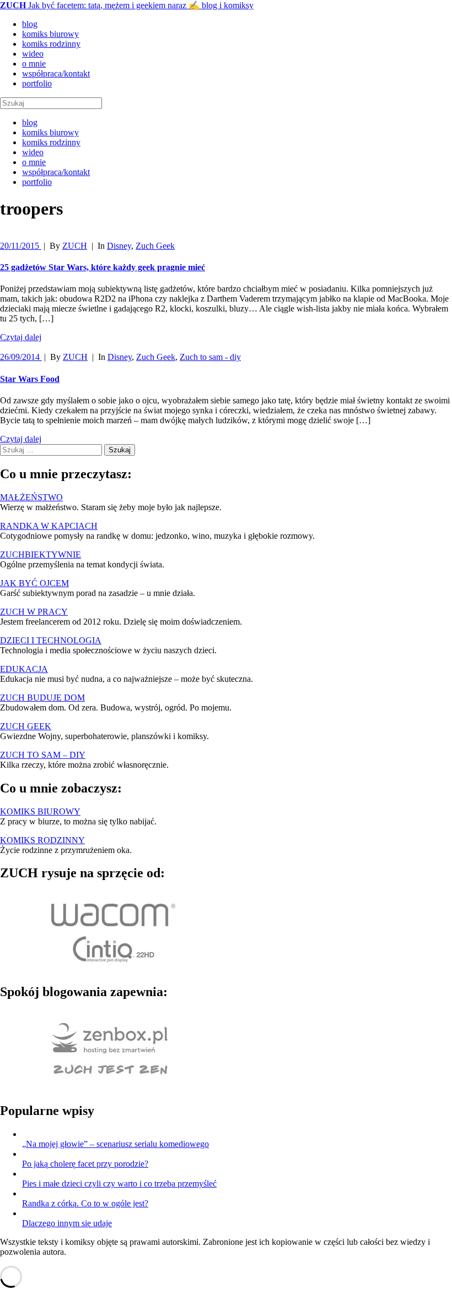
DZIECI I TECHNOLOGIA (50, 640)
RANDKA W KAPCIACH (49, 526)
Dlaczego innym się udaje (67, 1223)
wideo (33, 53)
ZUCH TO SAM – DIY (42, 754)
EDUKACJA (24, 669)
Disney (119, 245)
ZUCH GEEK (25, 726)
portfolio (37, 83)
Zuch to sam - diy (210, 357)
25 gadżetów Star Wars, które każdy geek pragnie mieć (102, 267)
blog (29, 24)
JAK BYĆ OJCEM (34, 583)
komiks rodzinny (51, 43)
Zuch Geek (155, 245)
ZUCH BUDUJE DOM (42, 697)
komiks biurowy (50, 34)
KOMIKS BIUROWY (40, 811)
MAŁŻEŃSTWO (31, 497)
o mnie (34, 63)
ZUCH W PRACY (34, 611)
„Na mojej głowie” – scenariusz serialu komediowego (115, 1144)
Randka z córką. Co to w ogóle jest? (85, 1203)
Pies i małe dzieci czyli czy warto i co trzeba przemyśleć (119, 1183)
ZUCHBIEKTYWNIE (40, 554)
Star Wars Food (30, 379)
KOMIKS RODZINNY (42, 840)
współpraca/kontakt (56, 73)
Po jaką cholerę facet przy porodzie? (85, 1163)
